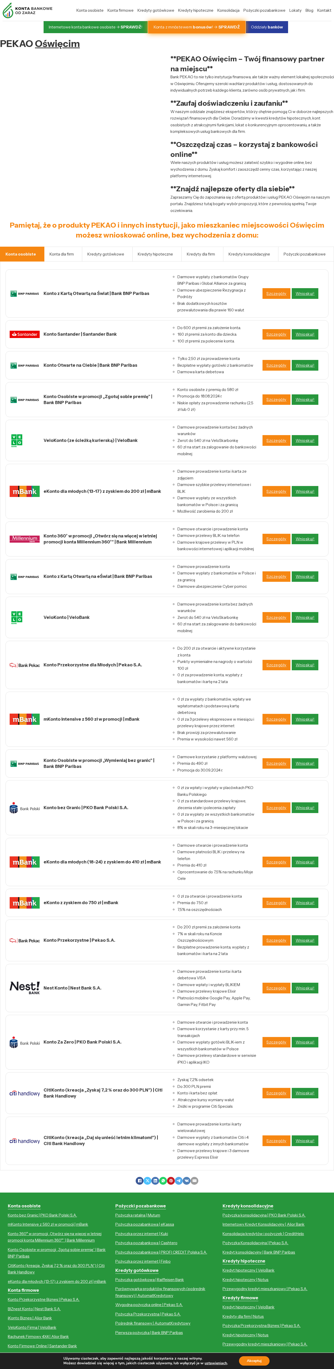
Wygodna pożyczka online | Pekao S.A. (149, 1304)
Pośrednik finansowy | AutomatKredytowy (152, 1323)
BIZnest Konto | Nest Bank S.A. (34, 1308)
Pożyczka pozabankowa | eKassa (144, 1224)
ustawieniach (216, 1363)
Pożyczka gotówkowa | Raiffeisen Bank (149, 1279)
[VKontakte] (186, 1181)
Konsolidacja (228, 10)
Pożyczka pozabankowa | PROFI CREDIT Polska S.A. (161, 1252)
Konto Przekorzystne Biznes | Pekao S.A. (44, 1299)
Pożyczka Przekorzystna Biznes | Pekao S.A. (262, 1325)
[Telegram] (179, 1181)
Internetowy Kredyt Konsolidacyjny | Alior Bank (264, 1224)
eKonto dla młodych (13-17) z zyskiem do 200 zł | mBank (57, 1281)
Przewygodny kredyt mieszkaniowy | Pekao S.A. (265, 1288)
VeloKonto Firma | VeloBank (32, 1327)
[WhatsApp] (163, 1181)
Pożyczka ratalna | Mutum (137, 1215)
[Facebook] (140, 1181)
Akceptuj (254, 1360)
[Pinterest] (171, 1181)
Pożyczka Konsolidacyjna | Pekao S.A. (255, 1242)
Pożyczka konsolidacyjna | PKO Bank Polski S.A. (264, 1215)
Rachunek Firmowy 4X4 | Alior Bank (38, 1336)
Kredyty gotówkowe (156, 10)
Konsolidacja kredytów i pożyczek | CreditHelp (263, 1233)
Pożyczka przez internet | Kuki (141, 1233)
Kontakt (324, 10)
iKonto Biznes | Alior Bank (30, 1317)
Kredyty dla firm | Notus (243, 1316)
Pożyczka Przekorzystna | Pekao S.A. (148, 1314)
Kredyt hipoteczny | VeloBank (249, 1270)
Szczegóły (276, 293)
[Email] (194, 1181)
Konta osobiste (90, 10)
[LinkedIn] (155, 1181)
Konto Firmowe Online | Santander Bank (42, 1345)
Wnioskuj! (305, 293)
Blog (309, 10)
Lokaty (295, 10)
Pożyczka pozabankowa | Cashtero (146, 1242)
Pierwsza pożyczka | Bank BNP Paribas (149, 1332)
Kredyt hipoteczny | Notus (246, 1279)
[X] (147, 1181)
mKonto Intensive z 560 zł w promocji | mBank (48, 1224)
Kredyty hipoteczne (195, 10)
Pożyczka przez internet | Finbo (143, 1261)
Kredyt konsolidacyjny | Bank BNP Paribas (259, 1252)
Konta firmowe (121, 10)
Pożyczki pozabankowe (264, 10)
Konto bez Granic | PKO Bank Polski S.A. (42, 1215)
